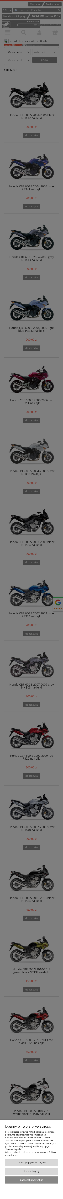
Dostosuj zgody (32, 1171)
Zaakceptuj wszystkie (31, 1180)
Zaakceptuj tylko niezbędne (31, 1162)
